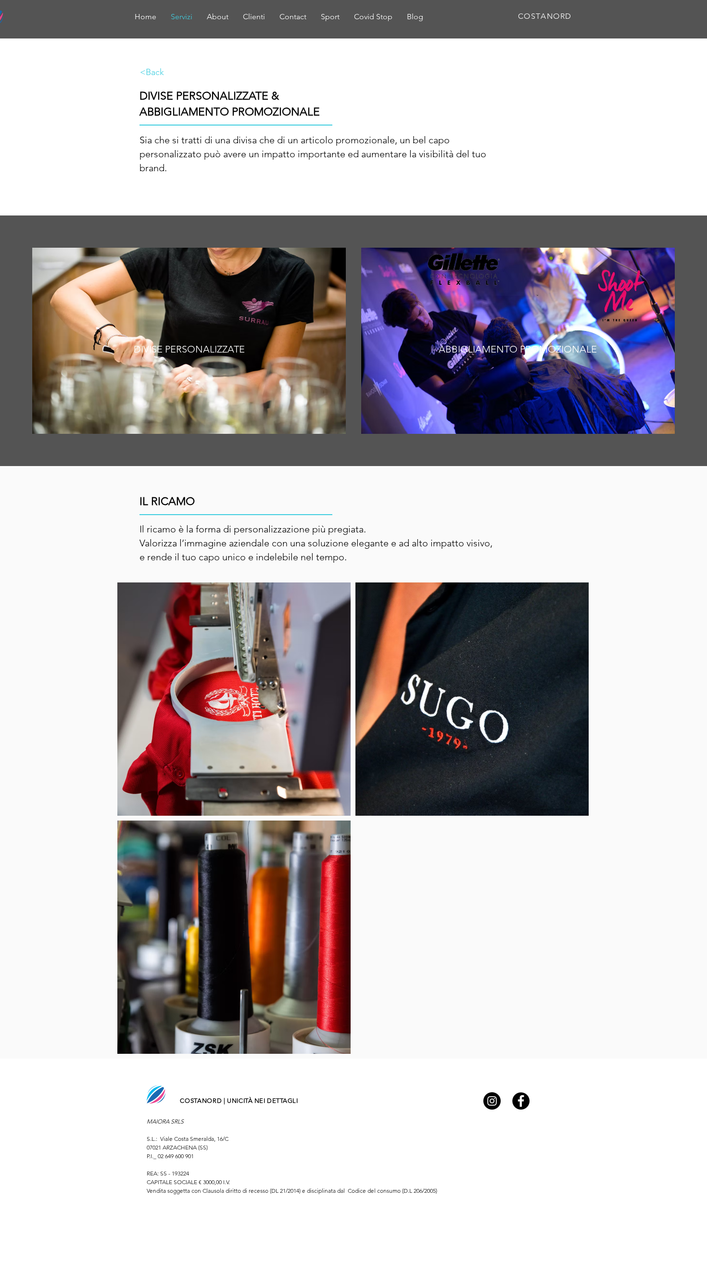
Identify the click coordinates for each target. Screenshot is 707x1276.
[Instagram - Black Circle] (492, 1101)
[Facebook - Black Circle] (521, 1101)
